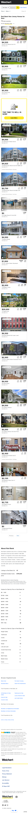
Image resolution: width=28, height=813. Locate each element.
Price (2, 11)
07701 (2, 719)
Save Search (23, 7)
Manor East (3, 681)
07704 (12, 719)
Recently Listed (8, 23)
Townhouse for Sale (19, 693)
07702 (5, 719)
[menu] (25, 2)
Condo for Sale (4, 699)
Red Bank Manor (4, 683)
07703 (9, 719)
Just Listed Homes (19, 698)
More (7, 11)
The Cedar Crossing (19, 681)
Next (18, 535)
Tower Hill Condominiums (20, 683)
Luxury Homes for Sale (20, 695)
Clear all (23, 11)
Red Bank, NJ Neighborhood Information (10, 708)
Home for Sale (4, 697)
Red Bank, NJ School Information (8, 711)
